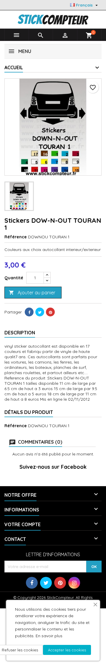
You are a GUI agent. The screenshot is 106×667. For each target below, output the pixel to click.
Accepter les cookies (67, 650)
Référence (15, 237)
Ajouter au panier (32, 292)
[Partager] (29, 312)
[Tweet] (39, 312)
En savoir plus (49, 635)
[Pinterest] (50, 312)
